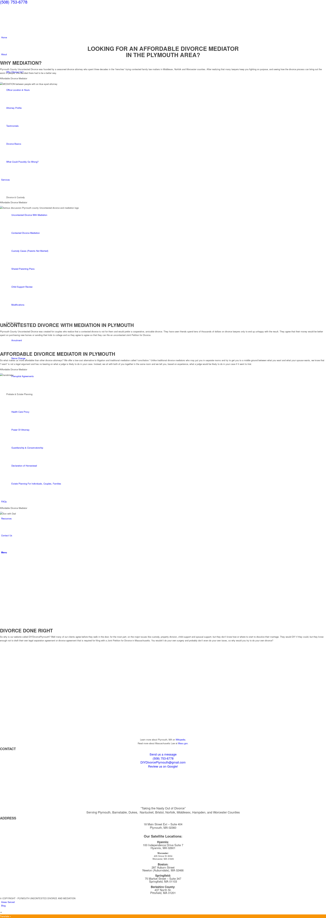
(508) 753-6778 (163, 758)
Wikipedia (180, 739)
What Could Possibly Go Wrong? (217, 655)
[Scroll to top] (1, 912)
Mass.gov (183, 743)
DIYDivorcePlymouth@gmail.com (163, 762)
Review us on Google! (163, 766)
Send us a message (163, 754)
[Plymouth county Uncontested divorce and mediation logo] (25, 20)
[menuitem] (163, 902)
